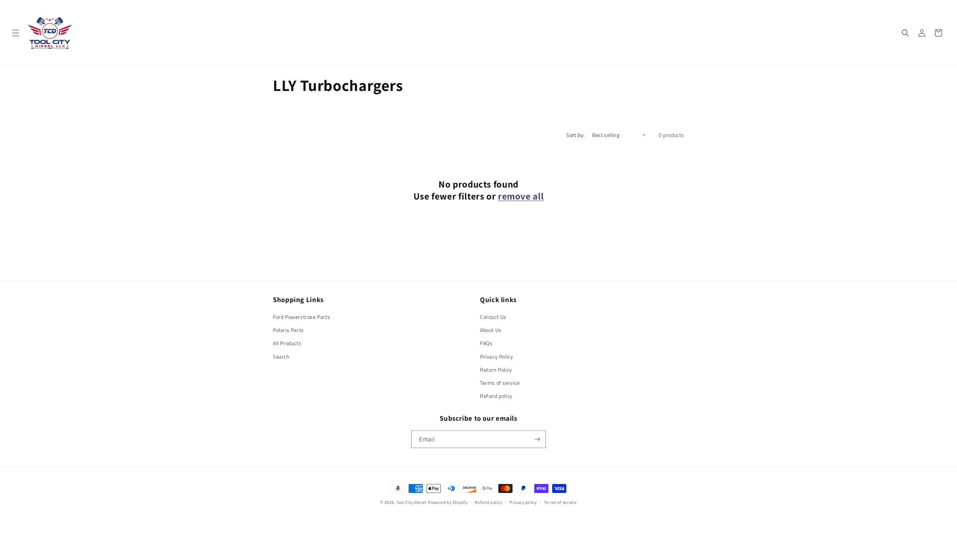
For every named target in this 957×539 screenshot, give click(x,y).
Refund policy (496, 396)
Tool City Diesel (411, 502)
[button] (15, 33)
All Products (287, 343)
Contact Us (493, 317)
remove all (521, 196)
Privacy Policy (496, 356)
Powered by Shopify (448, 502)
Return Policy (496, 370)
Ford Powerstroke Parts (301, 317)
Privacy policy (523, 502)
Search (281, 356)
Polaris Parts (288, 330)
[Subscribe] (537, 439)
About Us (491, 330)
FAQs (486, 343)
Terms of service (500, 383)
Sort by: (575, 135)
